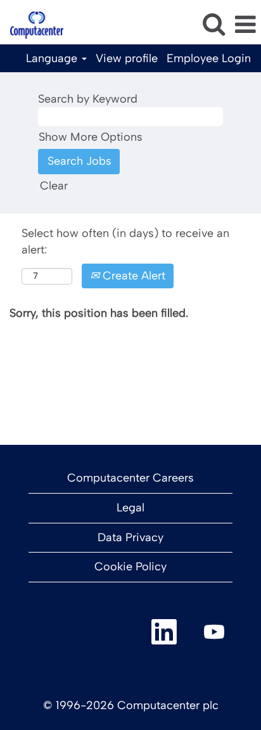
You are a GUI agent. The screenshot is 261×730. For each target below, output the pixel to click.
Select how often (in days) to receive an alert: (125, 241)
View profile (127, 58)
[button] (245, 25)
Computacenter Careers (130, 478)
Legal (130, 508)
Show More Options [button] (91, 137)
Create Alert (132, 276)
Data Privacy (130, 537)
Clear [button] (54, 186)
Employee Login (209, 58)
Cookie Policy (130, 566)
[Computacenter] (32, 24)
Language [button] (53, 58)
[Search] (213, 24)
